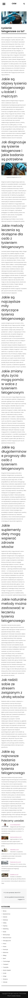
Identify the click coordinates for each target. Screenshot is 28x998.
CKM (14, 3)
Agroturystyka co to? (16, 837)
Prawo (4, 946)
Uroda (4, 973)
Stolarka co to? (14, 874)
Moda (4, 932)
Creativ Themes (16, 996)
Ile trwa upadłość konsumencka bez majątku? (14, 898)
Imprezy (5, 926)
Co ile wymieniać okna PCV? (12, 892)
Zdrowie (5, 982)
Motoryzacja (6, 934)
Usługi (4, 976)
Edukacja (5, 920)
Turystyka (5, 967)
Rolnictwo (5, 952)
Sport (4, 958)
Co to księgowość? (15, 824)
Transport (5, 964)
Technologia (6, 961)
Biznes (4, 911)
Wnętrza (5, 979)
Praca (4, 943)
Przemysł (5, 949)
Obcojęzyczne (7, 940)
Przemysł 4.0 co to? (15, 862)
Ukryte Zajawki (7, 970)
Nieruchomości (7, 937)
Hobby (4, 923)
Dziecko (5, 917)
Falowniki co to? (14, 849)
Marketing (5, 929)
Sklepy (4, 955)
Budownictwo (6, 914)
